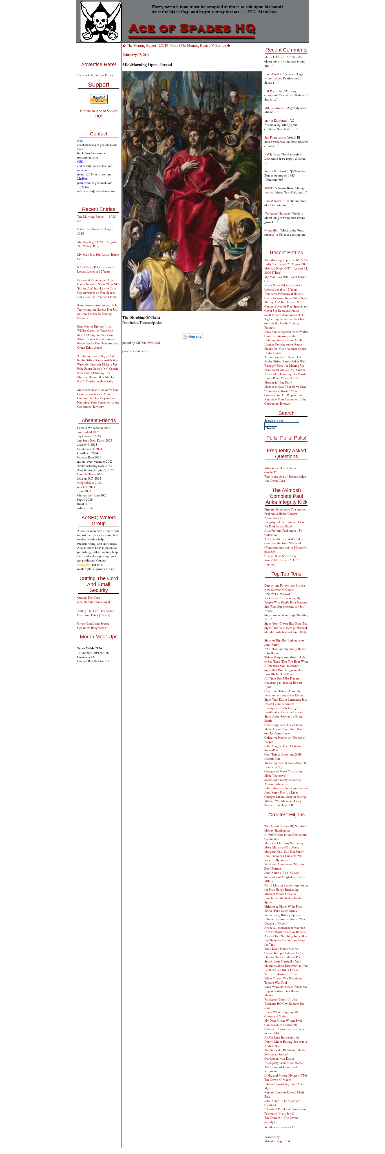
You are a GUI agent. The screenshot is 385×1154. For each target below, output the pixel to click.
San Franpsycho (274, 137)
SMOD (268, 188)
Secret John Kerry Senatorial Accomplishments (283, 781)
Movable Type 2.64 (277, 1141)
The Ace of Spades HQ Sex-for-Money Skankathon (285, 828)
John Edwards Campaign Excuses (286, 788)
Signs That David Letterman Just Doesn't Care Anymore (285, 701)
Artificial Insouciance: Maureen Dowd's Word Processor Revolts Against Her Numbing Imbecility (285, 931)
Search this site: (274, 420)
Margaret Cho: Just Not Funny (284, 843)
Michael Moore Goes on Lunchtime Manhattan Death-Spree (283, 898)
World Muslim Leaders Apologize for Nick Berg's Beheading (286, 887)
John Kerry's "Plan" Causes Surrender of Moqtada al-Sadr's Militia (284, 876)
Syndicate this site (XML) (281, 1127)
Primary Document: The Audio (284, 509)
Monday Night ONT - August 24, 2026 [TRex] (96, 244)
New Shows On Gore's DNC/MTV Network (278, 591)
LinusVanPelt (273, 74)
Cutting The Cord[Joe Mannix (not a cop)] (93, 599)
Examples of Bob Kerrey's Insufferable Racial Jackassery (283, 710)
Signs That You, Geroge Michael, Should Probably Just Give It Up (286, 629)
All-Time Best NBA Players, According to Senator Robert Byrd (283, 682)
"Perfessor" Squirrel (277, 213)
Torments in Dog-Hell (278, 805)
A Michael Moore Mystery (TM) (285, 1075)
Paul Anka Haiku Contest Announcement (280, 515)
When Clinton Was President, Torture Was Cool (283, 980)
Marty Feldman (274, 57)
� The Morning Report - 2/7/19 (145, 45)
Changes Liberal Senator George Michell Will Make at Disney (285, 798)
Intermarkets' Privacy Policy (95, 75)
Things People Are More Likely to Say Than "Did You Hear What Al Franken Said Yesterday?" (286, 661)
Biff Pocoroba (273, 91)
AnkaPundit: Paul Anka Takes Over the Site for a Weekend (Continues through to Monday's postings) (285, 545)
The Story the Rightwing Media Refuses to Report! (285, 1052)
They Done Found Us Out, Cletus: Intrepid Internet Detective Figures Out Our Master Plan (286, 952)
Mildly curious (274, 108)
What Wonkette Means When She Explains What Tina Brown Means (285, 990)
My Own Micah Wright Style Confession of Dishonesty (283, 1022)
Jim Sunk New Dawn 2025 (94, 440)
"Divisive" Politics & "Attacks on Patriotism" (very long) (285, 1111)
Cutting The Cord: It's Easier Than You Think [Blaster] (95, 613)
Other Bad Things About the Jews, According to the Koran (283, 693)
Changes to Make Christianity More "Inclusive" (283, 773)
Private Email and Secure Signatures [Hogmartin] (93, 625)
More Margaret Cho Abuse (281, 847)
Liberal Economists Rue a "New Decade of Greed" (285, 921)
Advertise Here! (98, 64)
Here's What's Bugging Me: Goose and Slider (282, 1014)
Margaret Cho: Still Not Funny (284, 851)
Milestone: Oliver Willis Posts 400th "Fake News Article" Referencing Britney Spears (283, 910)
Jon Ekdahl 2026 (88, 432)
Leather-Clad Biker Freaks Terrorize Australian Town (281, 972)
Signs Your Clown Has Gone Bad (285, 623)
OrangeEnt (271, 230)
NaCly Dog (271, 154)
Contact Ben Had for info (93, 661)
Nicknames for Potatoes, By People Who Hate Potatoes (285, 600)
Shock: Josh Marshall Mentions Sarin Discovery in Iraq (286, 963)
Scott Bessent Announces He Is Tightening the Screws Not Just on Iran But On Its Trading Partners (97, 311)
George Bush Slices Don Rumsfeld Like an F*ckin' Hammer (281, 560)
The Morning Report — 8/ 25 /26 (286, 260)
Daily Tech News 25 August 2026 (286, 264)
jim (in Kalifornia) (276, 120)
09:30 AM (153, 342)
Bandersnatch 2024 (89, 449)
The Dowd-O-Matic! (277, 1079)
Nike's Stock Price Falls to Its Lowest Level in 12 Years (96, 269)
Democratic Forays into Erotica (284, 585)
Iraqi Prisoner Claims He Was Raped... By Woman (283, 858)
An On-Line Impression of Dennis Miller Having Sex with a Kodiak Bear (285, 1041)
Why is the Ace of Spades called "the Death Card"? (285, 478)
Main (174, 45)
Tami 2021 (84, 491)
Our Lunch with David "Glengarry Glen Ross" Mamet (284, 1060)
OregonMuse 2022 (89, 482)
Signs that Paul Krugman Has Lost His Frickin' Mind (283, 672)
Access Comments (135, 351)
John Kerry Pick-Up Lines (281, 792)
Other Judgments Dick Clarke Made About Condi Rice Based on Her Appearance (284, 729)
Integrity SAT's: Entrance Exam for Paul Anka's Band (285, 524)
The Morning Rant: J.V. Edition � (206, 45)
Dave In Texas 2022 (90, 474)
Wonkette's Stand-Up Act (280, 999)
